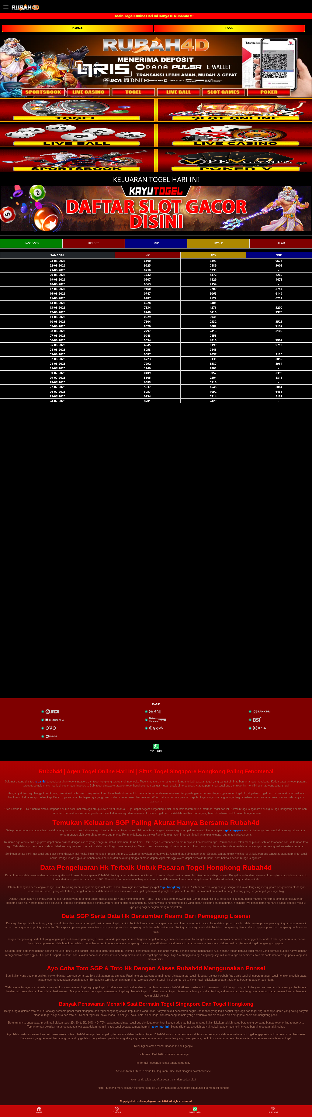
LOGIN (229, 28)
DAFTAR (77, 28)
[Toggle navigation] (6, 7)
